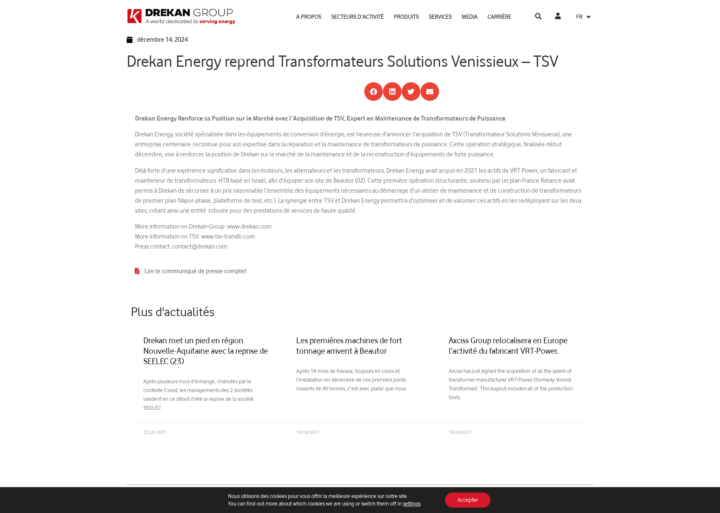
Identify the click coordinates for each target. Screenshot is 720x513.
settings (411, 503)
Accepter (468, 500)
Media (470, 16)
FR (579, 16)
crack (363, 210)
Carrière (499, 16)
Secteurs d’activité (357, 16)
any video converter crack (308, 226)
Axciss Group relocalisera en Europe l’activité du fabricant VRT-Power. (508, 345)
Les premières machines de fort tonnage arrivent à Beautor (349, 345)
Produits (406, 16)
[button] (538, 16)
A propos (308, 16)
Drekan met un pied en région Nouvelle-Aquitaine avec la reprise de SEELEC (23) (205, 350)
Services (440, 16)
